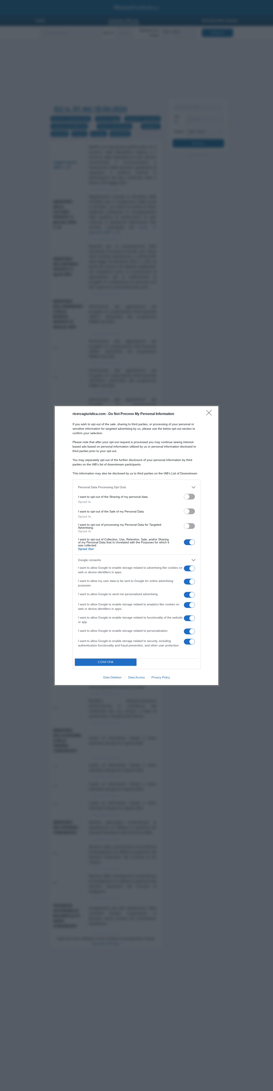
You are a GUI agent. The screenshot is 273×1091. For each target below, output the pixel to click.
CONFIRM (106, 662)
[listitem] (136, 487)
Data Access (136, 677)
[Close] (210, 414)
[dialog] (136, 545)
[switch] (189, 497)
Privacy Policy (160, 677)
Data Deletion (112, 677)
